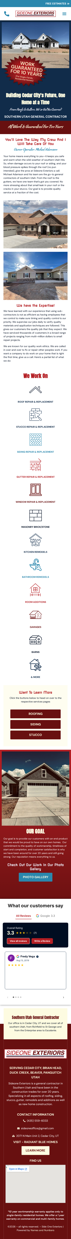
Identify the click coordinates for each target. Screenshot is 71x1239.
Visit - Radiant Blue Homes (35, 1142)
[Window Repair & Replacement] (35, 489)
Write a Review (42, 941)
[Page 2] (16, 997)
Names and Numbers (42, 1230)
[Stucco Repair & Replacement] (35, 414)
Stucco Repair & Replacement (35, 426)
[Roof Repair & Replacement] (35, 389)
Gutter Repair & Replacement (36, 476)
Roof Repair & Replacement (35, 401)
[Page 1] (13, 997)
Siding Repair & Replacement (35, 451)
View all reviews (18, 941)
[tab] (45, 916)
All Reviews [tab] (23, 915)
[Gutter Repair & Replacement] (35, 464)
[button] (64, 14)
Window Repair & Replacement (35, 501)
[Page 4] (20, 997)
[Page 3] (18, 997)
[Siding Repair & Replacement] (35, 439)
